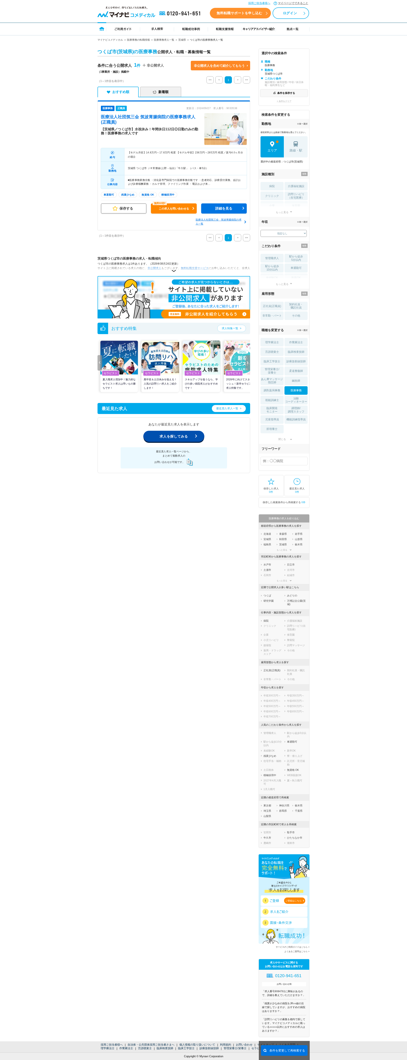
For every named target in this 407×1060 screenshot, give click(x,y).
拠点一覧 (292, 28)
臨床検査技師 (165, 1048)
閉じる (282, 439)
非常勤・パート (272, 315)
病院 (272, 186)
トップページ (102, 28)
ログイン (290, 13)
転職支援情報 (225, 28)
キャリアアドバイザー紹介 (259, 28)
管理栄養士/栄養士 (235, 1048)
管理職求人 (272, 258)
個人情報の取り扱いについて (197, 1044)
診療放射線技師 (209, 1048)
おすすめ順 (120, 92)
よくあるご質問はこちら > (296, 951)
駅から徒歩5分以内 (296, 258)
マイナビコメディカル (110, 39)
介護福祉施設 (296, 186)
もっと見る (282, 212)
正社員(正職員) (272, 306)
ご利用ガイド (123, 28)
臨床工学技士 (186, 1048)
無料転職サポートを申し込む (239, 13)
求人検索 (157, 28)
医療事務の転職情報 (138, 39)
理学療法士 (107, 1048)
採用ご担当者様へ (259, 3)
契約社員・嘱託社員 (296, 306)
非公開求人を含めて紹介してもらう (219, 65)
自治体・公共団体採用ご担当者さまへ (151, 1044)
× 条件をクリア (284, 101)
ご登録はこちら (293, 900)
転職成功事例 (191, 28)
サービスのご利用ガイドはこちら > (292, 947)
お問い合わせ (244, 1044)
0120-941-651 (180, 13)
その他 (296, 315)
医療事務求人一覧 (164, 39)
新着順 (163, 92)
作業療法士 (126, 1048)
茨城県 (182, 39)
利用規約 (225, 1044)
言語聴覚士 (145, 1048)
